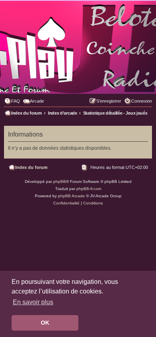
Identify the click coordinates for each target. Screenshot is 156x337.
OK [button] (45, 322)
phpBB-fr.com (88, 188)
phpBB (59, 181)
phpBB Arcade (71, 196)
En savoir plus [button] (33, 302)
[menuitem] (12, 101)
